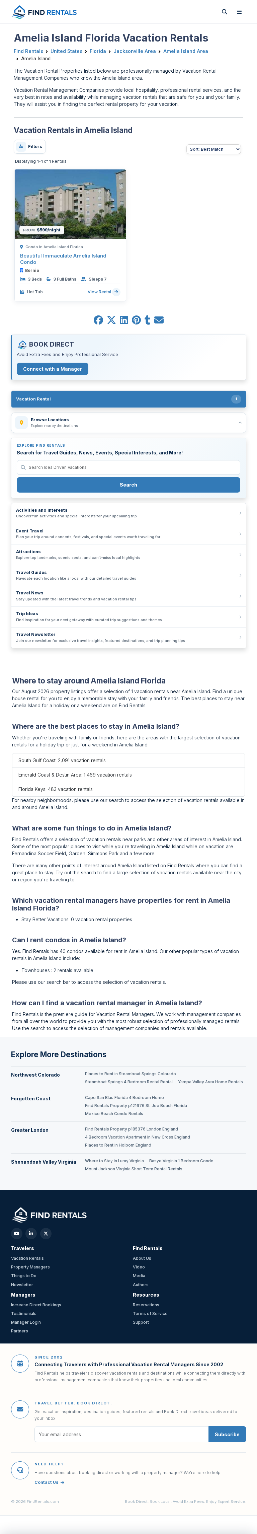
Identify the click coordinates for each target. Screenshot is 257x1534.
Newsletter (22, 1284)
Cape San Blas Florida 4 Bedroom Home (124, 1097)
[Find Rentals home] (44, 11)
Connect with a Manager (52, 369)
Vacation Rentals (27, 1258)
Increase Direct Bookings (36, 1304)
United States (66, 51)
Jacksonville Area (134, 51)
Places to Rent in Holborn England (118, 1145)
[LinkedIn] (31, 1233)
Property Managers (30, 1266)
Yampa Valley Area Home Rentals (210, 1082)
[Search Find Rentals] (225, 12)
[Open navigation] (239, 12)
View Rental (100, 291)
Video (139, 1266)
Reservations (146, 1304)
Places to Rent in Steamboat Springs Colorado (130, 1074)
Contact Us (46, 1482)
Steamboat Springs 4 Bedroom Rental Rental (129, 1082)
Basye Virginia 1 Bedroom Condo (181, 1161)
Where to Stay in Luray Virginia (114, 1161)
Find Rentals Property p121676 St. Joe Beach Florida (136, 1105)
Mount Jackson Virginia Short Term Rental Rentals (133, 1169)
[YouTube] (16, 1233)
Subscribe (227, 1434)
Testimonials (23, 1313)
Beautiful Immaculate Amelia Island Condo (63, 258)
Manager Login (26, 1322)
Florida (98, 51)
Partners (19, 1330)
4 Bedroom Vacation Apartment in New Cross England (137, 1137)
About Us (142, 1258)
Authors (141, 1284)
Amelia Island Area (185, 51)
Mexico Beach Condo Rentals (114, 1113)
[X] (46, 1233)
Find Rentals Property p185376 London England (131, 1129)
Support (141, 1322)
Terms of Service (150, 1313)
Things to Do (23, 1275)
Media (139, 1275)
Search (128, 485)
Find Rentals (28, 51)
